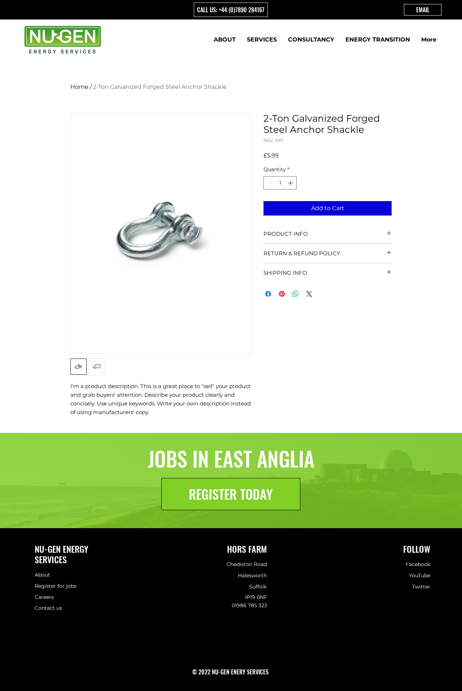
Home (79, 86)
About (42, 575)
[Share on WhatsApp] (295, 294)
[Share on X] (309, 294)
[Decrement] (269, 183)
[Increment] (291, 183)
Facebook (418, 564)
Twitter (421, 586)
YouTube (419, 575)
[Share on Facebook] (268, 294)
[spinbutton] (280, 183)
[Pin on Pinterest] (282, 294)
